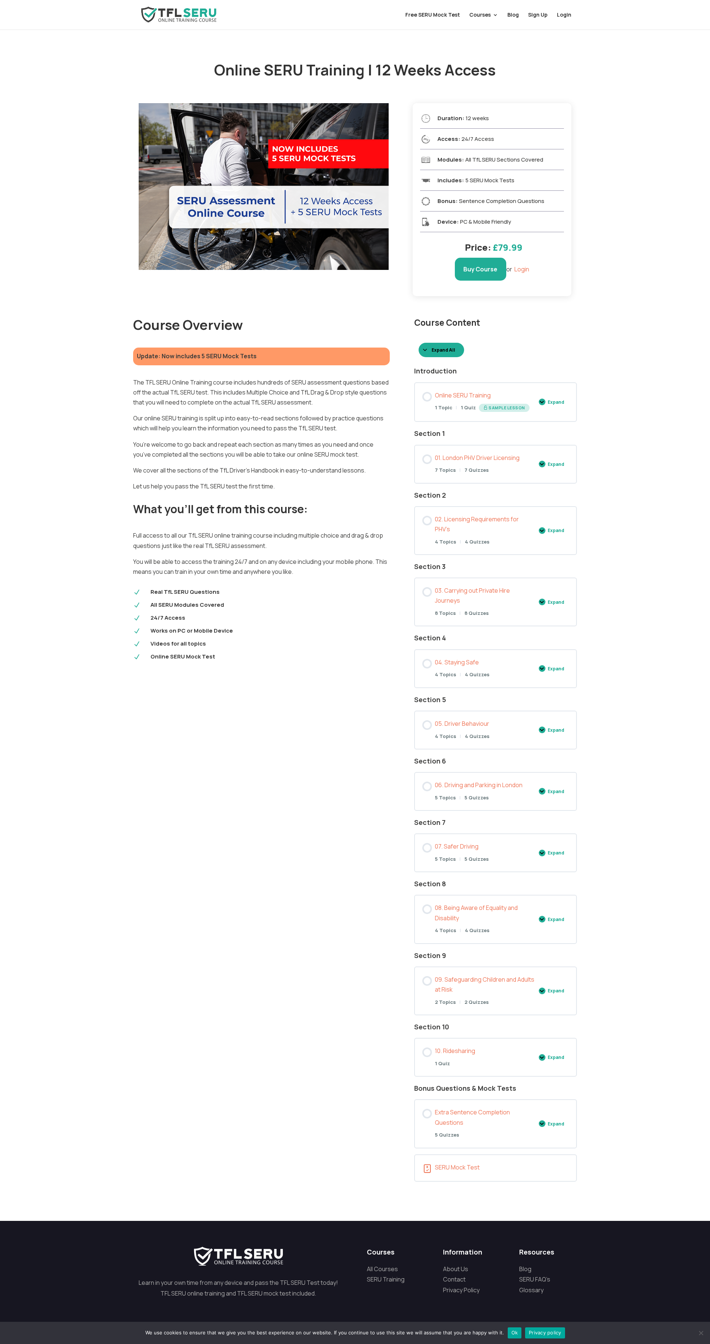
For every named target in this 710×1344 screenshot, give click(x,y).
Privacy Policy (461, 1290)
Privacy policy (545, 1332)
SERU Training (386, 1279)
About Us (455, 1269)
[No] (700, 1333)
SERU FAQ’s (534, 1279)
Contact (454, 1279)
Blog (513, 15)
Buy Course (480, 269)
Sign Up (538, 15)
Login (564, 15)
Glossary (531, 1290)
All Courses (382, 1269)
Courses (480, 15)
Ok (514, 1332)
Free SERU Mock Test (432, 15)
